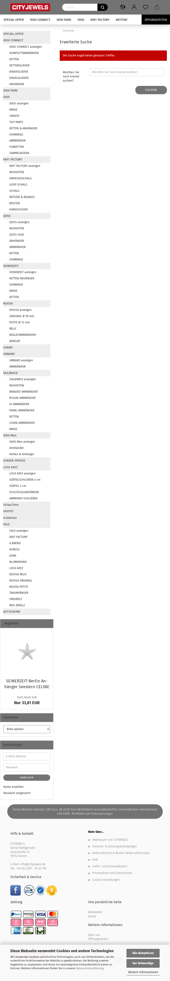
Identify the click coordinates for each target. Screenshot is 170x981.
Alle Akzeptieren (143, 953)
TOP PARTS (16, 122)
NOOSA (8, 303)
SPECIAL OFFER (14, 20)
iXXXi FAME (64, 20)
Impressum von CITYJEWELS (110, 840)
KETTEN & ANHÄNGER (23, 128)
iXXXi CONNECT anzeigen (25, 47)
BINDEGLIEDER (18, 71)
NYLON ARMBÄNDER (22, 398)
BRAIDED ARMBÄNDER (23, 391)
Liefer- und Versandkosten (109, 866)
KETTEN (14, 59)
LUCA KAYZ (10, 467)
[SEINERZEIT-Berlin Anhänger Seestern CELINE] (26, 652)
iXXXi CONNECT (40, 20)
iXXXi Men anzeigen (22, 441)
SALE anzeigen (18, 531)
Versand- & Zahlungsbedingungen (114, 846)
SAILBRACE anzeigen (22, 379)
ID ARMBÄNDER (19, 404)
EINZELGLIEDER (18, 78)
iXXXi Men (10, 435)
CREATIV (14, 116)
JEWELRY (14, 341)
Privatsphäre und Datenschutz (112, 873)
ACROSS (14, 549)
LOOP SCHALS (18, 184)
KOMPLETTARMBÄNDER (24, 53)
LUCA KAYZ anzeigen (22, 473)
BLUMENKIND (18, 562)
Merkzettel (95, 912)
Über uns (94, 935)
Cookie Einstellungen (106, 880)
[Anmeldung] (134, 7)
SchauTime (10, 505)
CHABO (8, 347)
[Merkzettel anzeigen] (145, 7)
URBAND (9, 354)
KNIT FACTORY (99, 20)
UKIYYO (8, 511)
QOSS (7, 216)
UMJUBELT (15, 599)
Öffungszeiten (156, 20)
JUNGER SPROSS (14, 460)
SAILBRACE (10, 373)
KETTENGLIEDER (19, 65)
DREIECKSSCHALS (20, 178)
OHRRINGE (16, 134)
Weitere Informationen (143, 972)
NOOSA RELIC (18, 574)
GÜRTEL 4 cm (17, 486)
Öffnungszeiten (98, 939)
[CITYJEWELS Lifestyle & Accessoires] (33, 7)
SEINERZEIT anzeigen (22, 272)
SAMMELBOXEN (19, 153)
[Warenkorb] (157, 7)
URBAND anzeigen (21, 360)
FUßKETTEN (16, 147)
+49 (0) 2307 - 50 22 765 (31, 868)
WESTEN (14, 203)
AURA (12, 555)
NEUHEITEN (16, 172)
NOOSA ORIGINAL (20, 580)
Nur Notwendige (143, 963)
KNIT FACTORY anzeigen (24, 166)
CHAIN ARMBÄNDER (22, 423)
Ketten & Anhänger (21, 454)
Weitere (122, 20)
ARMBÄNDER (17, 140)
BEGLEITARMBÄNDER (22, 335)
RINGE (13, 109)
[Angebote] (48, 623)
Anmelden (27, 777)
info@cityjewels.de (33, 864)
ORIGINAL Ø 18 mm (21, 316)
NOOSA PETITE (18, 587)
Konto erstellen (13, 787)
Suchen (151, 90)
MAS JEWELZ (17, 605)
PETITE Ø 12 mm (19, 322)
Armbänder (16, 448)
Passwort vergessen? (17, 793)
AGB (94, 859)
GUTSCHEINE (11, 611)
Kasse (92, 916)
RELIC (12, 328)
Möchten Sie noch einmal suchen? (71, 76)
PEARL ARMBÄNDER (21, 410)
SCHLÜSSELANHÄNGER (24, 492)
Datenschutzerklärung (89, 968)
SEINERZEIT (11, 266)
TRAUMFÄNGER (18, 593)
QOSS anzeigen (19, 222)
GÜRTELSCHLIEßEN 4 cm (24, 479)
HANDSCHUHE (18, 209)
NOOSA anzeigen (20, 310)
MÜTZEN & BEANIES (22, 197)
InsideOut (10, 518)
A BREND (15, 543)
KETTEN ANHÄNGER (21, 278)
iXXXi (81, 20)
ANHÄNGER (16, 84)
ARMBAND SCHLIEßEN (23, 498)
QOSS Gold (16, 234)
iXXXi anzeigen (19, 103)
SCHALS (14, 191)
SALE (6, 524)
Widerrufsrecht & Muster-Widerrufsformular (121, 853)
